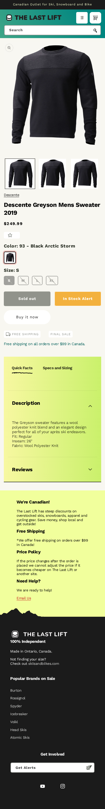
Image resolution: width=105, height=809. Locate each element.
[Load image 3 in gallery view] (52, 174)
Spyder (16, 706)
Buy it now (27, 317)
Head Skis (18, 730)
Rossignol (17, 698)
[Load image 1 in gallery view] (20, 174)
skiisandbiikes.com (43, 663)
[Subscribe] (89, 767)
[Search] (95, 30)
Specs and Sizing (57, 368)
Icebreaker (19, 714)
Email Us (24, 598)
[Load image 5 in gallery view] (85, 174)
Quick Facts (22, 368)
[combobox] (52, 30)
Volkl (14, 722)
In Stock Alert (78, 298)
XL (51, 280)
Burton (15, 690)
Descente (11, 195)
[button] (82, 18)
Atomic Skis (20, 737)
